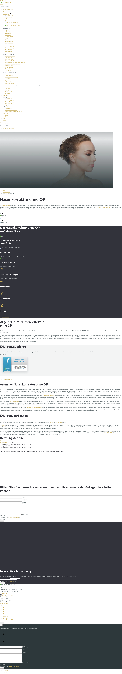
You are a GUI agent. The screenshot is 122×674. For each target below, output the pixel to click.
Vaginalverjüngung (9, 83)
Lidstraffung (8, 35)
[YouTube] (3, 612)
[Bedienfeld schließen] (1, 625)
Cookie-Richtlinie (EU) (8, 619)
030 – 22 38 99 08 (108, 432)
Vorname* (24, 497)
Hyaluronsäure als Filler (104, 207)
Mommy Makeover (9, 67)
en (3, 11)
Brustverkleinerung (9, 48)
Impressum (5, 616)
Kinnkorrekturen (9, 33)
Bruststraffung (8, 49)
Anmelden (14, 579)
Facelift (7, 30)
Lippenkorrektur (9, 36)
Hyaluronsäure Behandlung (11, 77)
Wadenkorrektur (9, 65)
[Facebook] (3, 608)
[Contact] (1, 441)
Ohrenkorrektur (9, 39)
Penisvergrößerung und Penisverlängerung (15, 62)
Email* (23, 500)
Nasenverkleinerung (14, 401)
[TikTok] (3, 614)
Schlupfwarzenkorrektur (10, 52)
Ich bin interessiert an (5, 578)
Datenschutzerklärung (13, 517)
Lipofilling (7, 78)
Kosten (3, 425)
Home (1, 4)
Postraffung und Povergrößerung (12, 64)
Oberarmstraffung (9, 59)
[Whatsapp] (1, 449)
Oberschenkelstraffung (10, 60)
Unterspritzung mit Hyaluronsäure (34, 407)
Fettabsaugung (8, 57)
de (8, 9)
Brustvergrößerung (9, 46)
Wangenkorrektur (9, 43)
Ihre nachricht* (25, 514)
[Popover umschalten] (2, 623)
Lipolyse (7, 80)
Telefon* (24, 502)
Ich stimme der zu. (9, 581)
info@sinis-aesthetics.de (7, 595)
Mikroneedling (8, 81)
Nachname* (25, 499)
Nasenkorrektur (8, 38)
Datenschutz (12, 581)
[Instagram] (3, 610)
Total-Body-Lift (8, 68)
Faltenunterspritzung (10, 73)
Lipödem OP (8, 70)
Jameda (51, 422)
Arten (4, 377)
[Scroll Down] (1, 211)
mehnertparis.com (4, 603)
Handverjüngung (9, 75)
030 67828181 (5, 123)
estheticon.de (58, 422)
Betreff (23, 504)
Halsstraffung (8, 31)
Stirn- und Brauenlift (9, 41)
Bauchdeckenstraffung (10, 56)
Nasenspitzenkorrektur (49, 395)
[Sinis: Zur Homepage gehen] (6, 2)
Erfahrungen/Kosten (7, 379)
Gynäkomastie (8, 51)
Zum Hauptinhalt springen (6, 0)
